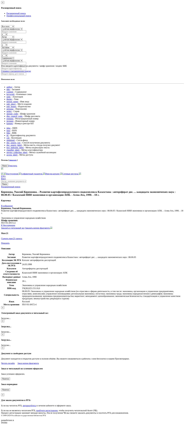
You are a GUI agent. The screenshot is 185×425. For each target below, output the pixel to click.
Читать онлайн (8, 363)
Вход (3, 178)
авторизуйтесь (29, 405)
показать (13, 160)
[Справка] (80, 174)
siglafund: (11, 140)
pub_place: (11, 104)
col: (8, 138)
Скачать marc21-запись (11, 238)
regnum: (10, 118)
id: (8, 135)
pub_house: (11, 106)
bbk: (8, 133)
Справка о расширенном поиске (16, 71)
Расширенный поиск (16, 13)
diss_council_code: (15, 116)
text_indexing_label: (15, 147)
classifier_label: (13, 150)
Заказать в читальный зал (13, 228)
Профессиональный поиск (19, 16)
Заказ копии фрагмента (28, 363)
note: (9, 97)
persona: (10, 109)
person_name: (12, 101)
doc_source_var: (14, 143)
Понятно (5, 379)
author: (9, 87)
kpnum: (10, 123)
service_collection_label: (17, 152)
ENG (3, 176)
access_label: (12, 155)
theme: (9, 99)
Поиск (4, 166)
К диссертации (8, 225)
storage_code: (12, 114)
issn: (8, 130)
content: (10, 92)
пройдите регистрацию (47, 410)
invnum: (10, 121)
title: (8, 89)
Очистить (12, 166)
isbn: (9, 128)
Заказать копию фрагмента (37, 228)
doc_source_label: (14, 145)
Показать (5, 243)
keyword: (11, 94)
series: (9, 111)
